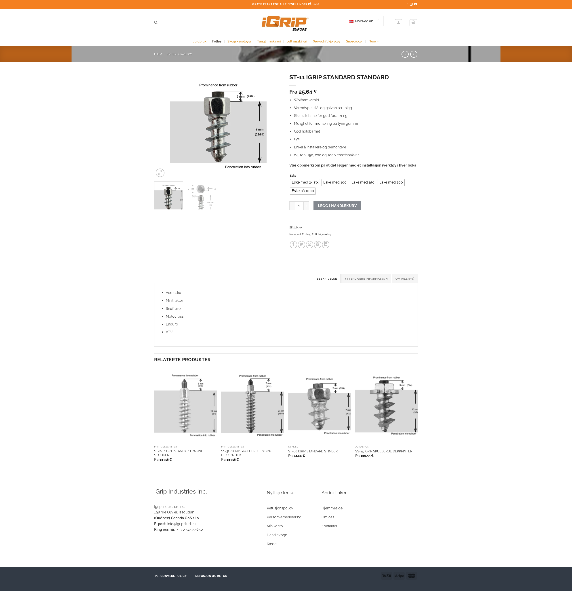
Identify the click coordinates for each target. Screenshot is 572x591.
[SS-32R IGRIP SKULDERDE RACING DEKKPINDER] (252, 405)
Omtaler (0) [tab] (404, 278)
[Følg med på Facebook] (407, 4)
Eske (293, 175)
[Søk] (156, 22)
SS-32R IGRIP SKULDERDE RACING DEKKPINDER (246, 453)
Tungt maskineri (269, 41)
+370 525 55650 (190, 529)
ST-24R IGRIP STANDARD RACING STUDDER (178, 453)
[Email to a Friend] (309, 244)
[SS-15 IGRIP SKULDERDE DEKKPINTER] (386, 405)
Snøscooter (354, 41)
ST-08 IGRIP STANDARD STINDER (313, 451)
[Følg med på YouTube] (415, 4)
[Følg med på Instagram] (411, 4)
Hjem (158, 54)
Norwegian (363, 21)
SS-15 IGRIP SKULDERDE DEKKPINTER (383, 451)
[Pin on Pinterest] (317, 244)
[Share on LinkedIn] (325, 244)
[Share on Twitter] (301, 244)
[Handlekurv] (414, 22)
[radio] (305, 182)
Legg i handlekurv (337, 206)
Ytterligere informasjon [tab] (366, 278)
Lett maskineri (296, 41)
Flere (372, 41)
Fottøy (217, 41)
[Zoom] (160, 173)
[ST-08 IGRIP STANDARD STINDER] (319, 405)
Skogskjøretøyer (239, 41)
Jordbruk (199, 41)
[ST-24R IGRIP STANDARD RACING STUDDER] (185, 405)
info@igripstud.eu (181, 524)
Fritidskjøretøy (179, 54)
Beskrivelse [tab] (327, 278)
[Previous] (162, 124)
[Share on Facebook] (293, 244)
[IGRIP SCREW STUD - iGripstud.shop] (286, 23)
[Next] (274, 124)
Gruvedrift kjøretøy (326, 41)
